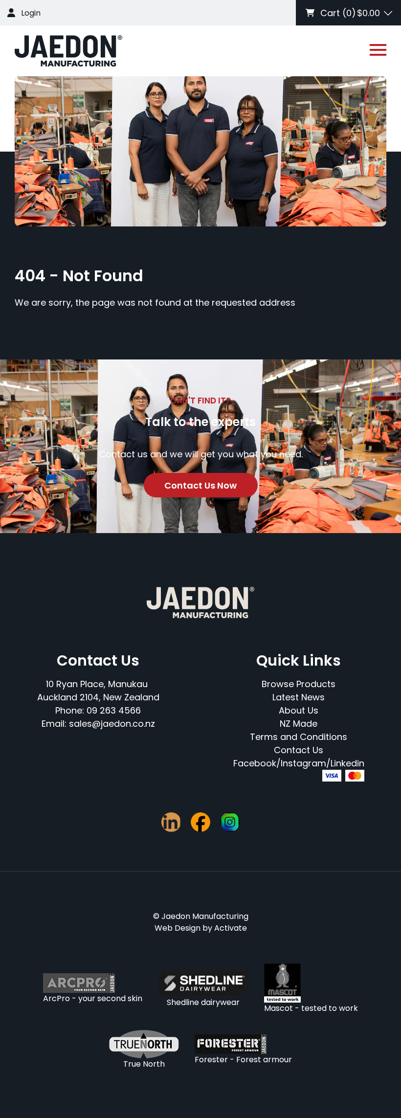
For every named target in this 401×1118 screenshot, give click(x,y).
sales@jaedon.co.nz (112, 723)
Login (31, 13)
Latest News (298, 697)
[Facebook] (200, 822)
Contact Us (298, 750)
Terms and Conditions (298, 737)
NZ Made (298, 723)
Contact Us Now (200, 485)
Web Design (177, 928)
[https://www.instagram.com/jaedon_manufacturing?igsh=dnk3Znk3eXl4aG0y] (230, 822)
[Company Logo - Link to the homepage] (68, 50)
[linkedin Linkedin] (171, 822)
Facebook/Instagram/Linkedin (298, 763)
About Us (298, 710)
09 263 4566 (114, 710)
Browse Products (298, 684)
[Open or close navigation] (378, 50)
